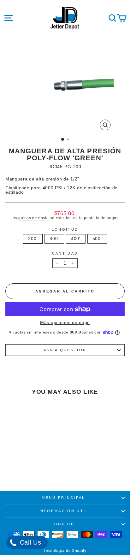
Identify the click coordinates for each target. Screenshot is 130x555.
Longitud (65, 229)
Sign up (63, 524)
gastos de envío (33, 218)
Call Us (29, 542)
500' (97, 238)
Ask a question (65, 350)
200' (33, 238)
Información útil (63, 511)
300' (54, 238)
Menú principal (63, 497)
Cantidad (65, 253)
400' (75, 238)
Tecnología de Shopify (65, 550)
